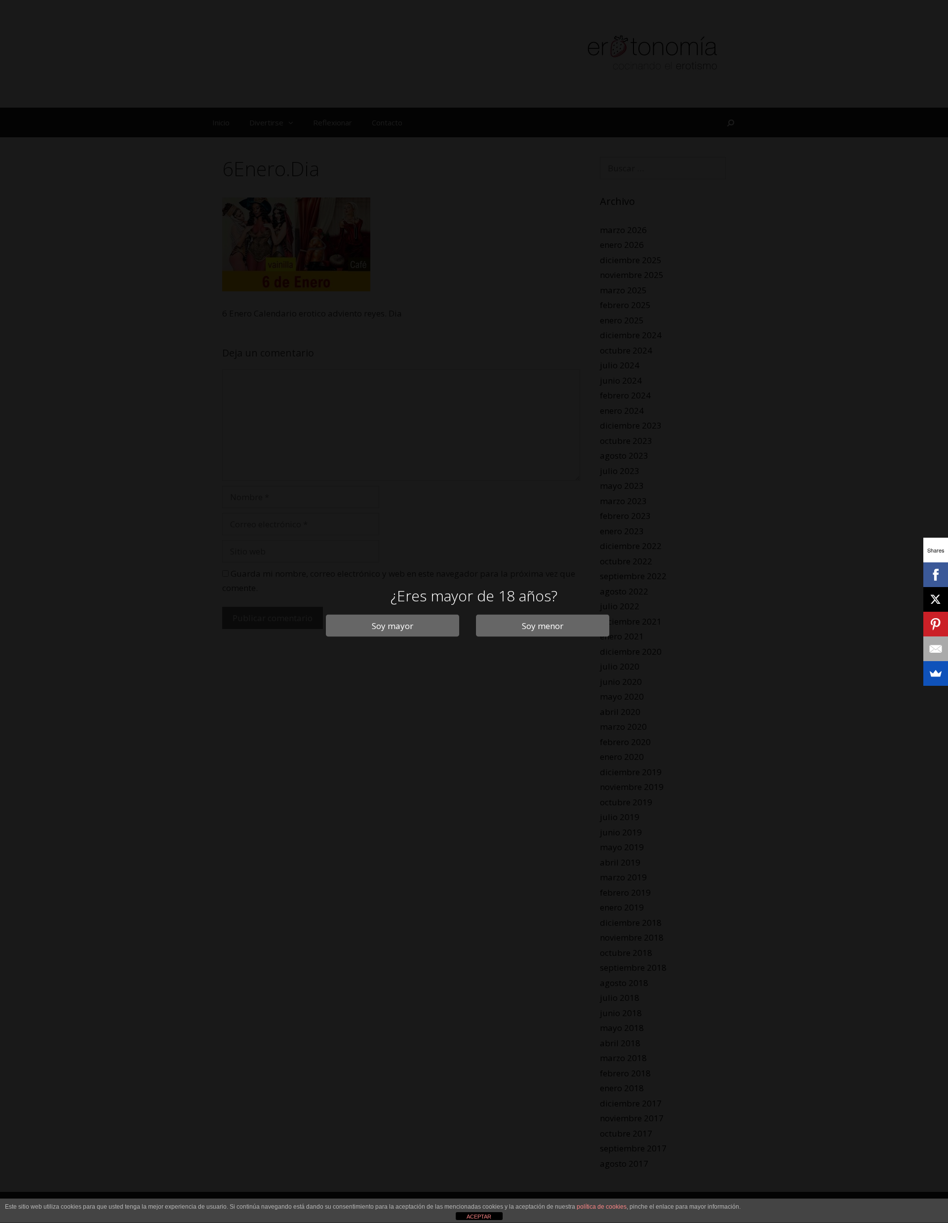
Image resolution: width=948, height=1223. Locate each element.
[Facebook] (935, 574)
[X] (935, 599)
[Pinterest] (935, 624)
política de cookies (602, 1206)
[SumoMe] (935, 673)
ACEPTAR (479, 1217)
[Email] (935, 648)
